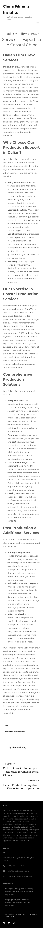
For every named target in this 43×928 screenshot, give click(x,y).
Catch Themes (8, 917)
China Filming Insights (26, 914)
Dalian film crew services (15, 732)
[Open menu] (37, 23)
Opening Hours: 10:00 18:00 (20, 876)
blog (6, 725)
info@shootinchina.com (18, 871)
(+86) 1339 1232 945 (16, 866)
